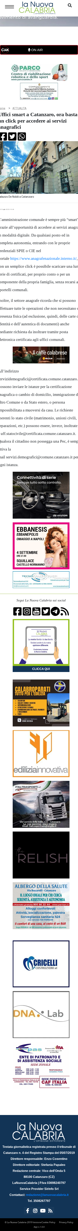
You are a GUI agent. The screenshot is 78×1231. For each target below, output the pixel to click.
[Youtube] (43, 1211)
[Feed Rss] (50, 1211)
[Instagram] (35, 1211)
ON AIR (36, 50)
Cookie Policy (48, 1222)
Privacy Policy (66, 1222)
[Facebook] (27, 1211)
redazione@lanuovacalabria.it (47, 1194)
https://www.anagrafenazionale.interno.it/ (43, 258)
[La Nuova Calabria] (37, 7)
